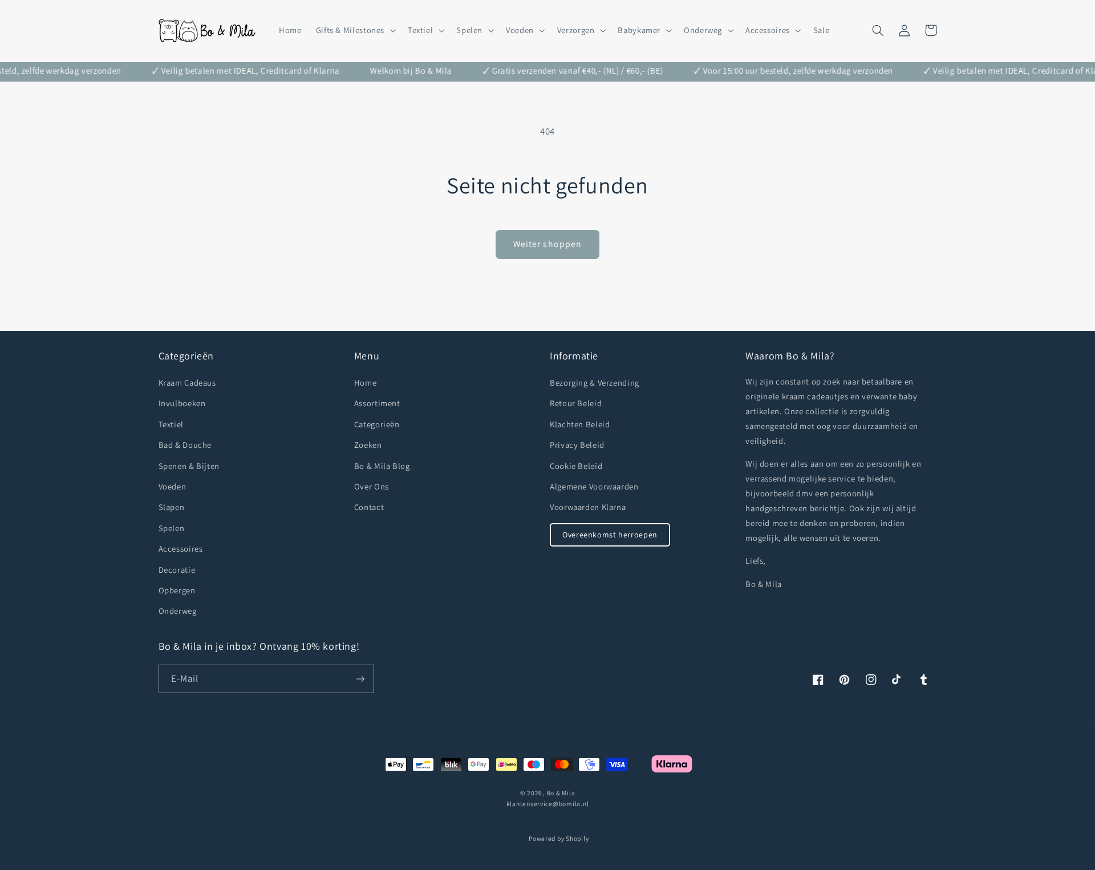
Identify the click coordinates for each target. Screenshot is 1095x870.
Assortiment (377, 403)
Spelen (172, 528)
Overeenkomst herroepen (610, 534)
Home (365, 382)
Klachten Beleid (580, 424)
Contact (369, 506)
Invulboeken (182, 403)
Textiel (171, 424)
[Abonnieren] (360, 679)
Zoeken (368, 444)
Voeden (172, 486)
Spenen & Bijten (189, 465)
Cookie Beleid (576, 465)
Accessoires (181, 548)
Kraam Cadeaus (187, 382)
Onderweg (178, 610)
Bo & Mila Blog (382, 465)
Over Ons (371, 486)
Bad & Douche (185, 444)
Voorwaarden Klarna (588, 506)
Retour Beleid (576, 403)
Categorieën (377, 424)
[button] (354, 30)
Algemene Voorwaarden (594, 486)
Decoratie (177, 569)
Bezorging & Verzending (594, 382)
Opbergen (177, 590)
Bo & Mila (560, 792)
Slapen (172, 506)
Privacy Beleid (577, 444)
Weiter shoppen (547, 244)
